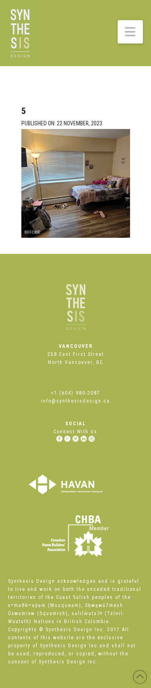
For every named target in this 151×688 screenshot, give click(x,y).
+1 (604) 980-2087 (75, 393)
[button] (130, 32)
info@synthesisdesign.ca (75, 401)
